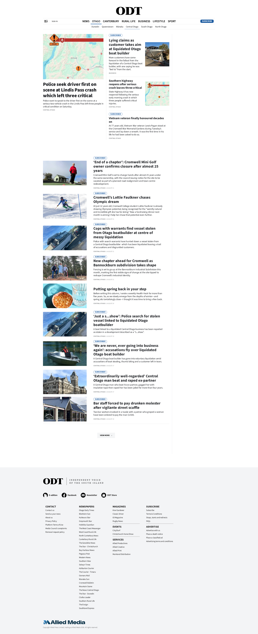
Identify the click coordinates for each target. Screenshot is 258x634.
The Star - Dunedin (86, 593)
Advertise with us (153, 530)
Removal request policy (54, 532)
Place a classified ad (154, 537)
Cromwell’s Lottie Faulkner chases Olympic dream (121, 199)
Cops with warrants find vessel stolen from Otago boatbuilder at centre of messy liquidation (124, 233)
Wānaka (119, 26)
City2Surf (116, 530)
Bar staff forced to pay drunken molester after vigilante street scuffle (126, 405)
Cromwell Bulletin (86, 582)
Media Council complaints (56, 528)
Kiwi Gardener (118, 510)
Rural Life (128, 21)
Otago (96, 21)
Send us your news (52, 514)
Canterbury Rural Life (87, 539)
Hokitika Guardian (86, 524)
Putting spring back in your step (119, 289)
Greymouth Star (85, 521)
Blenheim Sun (84, 514)
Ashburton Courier (86, 568)
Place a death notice (154, 534)
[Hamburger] (46, 21)
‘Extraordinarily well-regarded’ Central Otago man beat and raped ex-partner (125, 378)
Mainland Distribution (121, 554)
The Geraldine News (87, 543)
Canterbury (111, 21)
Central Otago (132, 26)
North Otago (160, 26)
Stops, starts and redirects (156, 517)
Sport (172, 21)
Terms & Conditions (154, 514)
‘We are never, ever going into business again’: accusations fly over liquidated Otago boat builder (125, 350)
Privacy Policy (51, 521)
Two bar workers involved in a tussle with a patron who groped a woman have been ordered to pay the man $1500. (128, 413)
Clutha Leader (84, 597)
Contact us (49, 510)
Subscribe (207, 21)
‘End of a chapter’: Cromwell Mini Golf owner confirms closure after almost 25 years (125, 166)
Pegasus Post (84, 553)
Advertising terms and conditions (159, 541)
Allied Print (117, 550)
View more (105, 435)
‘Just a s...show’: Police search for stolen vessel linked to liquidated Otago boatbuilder (126, 320)
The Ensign (83, 604)
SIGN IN (55, 21)
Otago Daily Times (86, 510)
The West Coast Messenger (89, 528)
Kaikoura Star (84, 517)
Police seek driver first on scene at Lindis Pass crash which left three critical (69, 90)
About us (49, 517)
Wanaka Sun (84, 579)
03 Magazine (118, 517)
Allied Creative (118, 547)
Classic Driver (118, 514)
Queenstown (107, 26)
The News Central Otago (89, 590)
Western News (84, 557)
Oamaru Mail (84, 575)
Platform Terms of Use (54, 524)
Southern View (85, 561)
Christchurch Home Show (123, 534)
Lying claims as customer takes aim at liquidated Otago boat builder (125, 47)
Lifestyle (159, 21)
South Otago (147, 26)
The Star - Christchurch (88, 546)
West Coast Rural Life (87, 532)
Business (144, 21)
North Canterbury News (88, 535)
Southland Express (86, 608)
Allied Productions (120, 543)
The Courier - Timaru (87, 572)
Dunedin (95, 26)
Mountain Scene (85, 586)
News (85, 21)
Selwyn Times (84, 564)
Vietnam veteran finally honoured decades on (136, 120)
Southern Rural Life (87, 601)
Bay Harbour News (86, 550)
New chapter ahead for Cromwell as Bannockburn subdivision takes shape (124, 263)
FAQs (148, 521)
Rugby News (118, 521)
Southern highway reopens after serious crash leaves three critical (125, 84)
